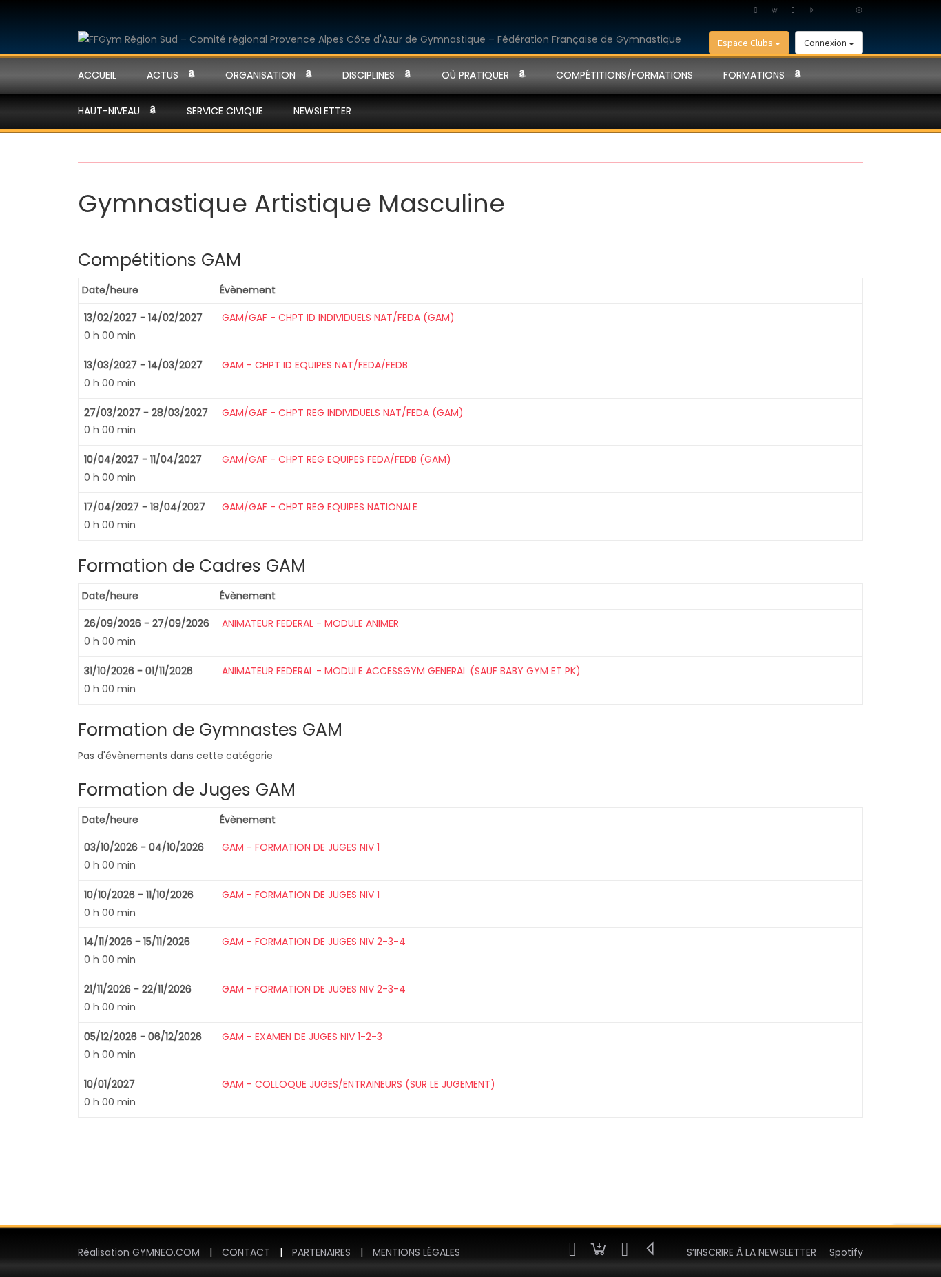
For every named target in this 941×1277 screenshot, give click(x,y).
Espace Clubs (746, 43)
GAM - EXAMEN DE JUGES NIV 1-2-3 (302, 1037)
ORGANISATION (260, 75)
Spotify (846, 1252)
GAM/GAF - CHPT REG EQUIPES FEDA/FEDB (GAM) (336, 459)
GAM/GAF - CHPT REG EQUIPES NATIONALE (319, 507)
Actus (162, 75)
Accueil (97, 75)
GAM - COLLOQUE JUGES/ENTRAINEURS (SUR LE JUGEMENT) (358, 1084)
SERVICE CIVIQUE (225, 111)
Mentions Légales (416, 1252)
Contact (246, 1252)
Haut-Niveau (109, 111)
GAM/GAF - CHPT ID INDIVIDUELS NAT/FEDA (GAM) (338, 317)
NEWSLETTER (322, 111)
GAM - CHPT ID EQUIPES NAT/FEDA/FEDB (315, 365)
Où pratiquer (475, 75)
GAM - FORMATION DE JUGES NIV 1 (301, 847)
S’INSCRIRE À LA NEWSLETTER (751, 1252)
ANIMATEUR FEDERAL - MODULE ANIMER (310, 623)
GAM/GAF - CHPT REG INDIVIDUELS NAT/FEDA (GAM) (343, 412)
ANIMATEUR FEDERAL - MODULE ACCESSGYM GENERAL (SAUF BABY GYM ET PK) (401, 671)
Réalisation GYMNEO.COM (139, 1252)
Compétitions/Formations (624, 75)
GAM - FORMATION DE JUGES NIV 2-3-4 (314, 941)
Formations (754, 75)
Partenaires (321, 1252)
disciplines (368, 75)
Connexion (826, 43)
